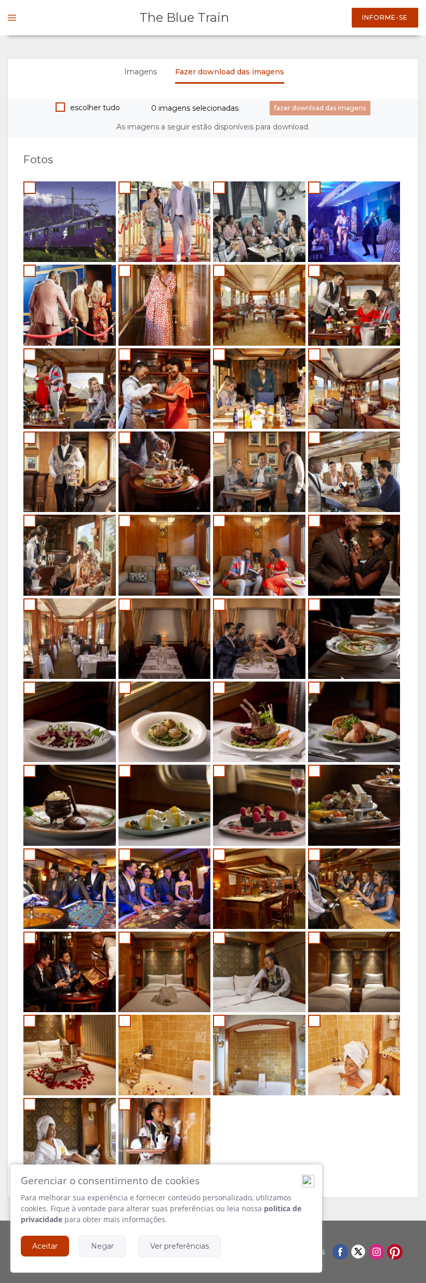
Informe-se (385, 17)
